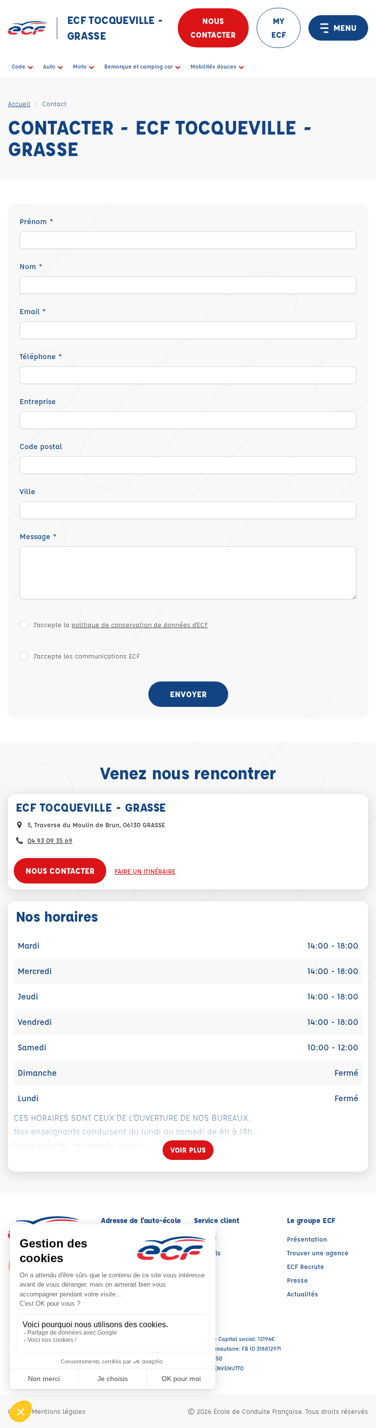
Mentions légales (59, 1411)
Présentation (307, 1239)
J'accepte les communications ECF (86, 656)
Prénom (36, 221)
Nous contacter (212, 28)
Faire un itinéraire (145, 871)
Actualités (302, 1294)
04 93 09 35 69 (49, 840)
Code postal (41, 446)
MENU (344, 28)
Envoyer (188, 694)
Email (33, 311)
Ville (27, 491)
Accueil (19, 103)
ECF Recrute (305, 1266)
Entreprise (38, 401)
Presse (297, 1280)
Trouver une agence (318, 1252)
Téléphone (41, 356)
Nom (31, 266)
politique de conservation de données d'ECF (139, 624)
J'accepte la (120, 624)
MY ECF (278, 28)
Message (38, 536)
